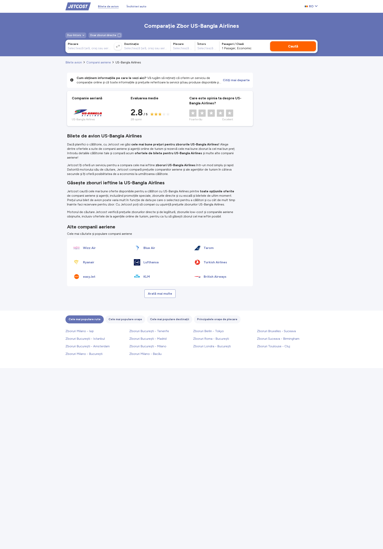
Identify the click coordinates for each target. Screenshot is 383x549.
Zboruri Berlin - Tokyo (208, 331)
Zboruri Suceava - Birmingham (278, 339)
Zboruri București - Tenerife (149, 331)
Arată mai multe (160, 293)
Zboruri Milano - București (84, 354)
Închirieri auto (136, 6)
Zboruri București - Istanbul (85, 339)
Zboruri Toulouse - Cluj (273, 346)
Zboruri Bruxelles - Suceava (276, 331)
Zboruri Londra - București (212, 346)
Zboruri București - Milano (147, 346)
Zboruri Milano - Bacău (145, 354)
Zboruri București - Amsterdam (87, 346)
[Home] (78, 6)
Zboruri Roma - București (211, 339)
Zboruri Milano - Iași (79, 331)
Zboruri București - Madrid (148, 339)
